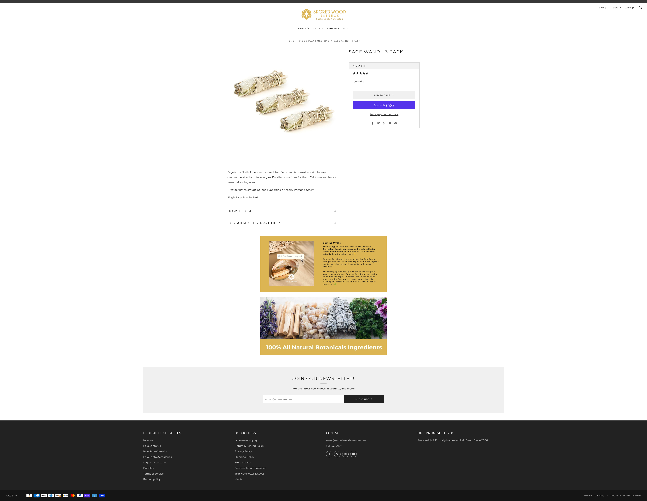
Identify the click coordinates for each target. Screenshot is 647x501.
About (302, 28)
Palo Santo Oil (152, 445)
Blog (346, 28)
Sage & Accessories (155, 462)
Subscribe (362, 399)
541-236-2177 (334, 445)
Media (238, 479)
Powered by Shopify (594, 495)
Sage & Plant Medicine (314, 41)
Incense (148, 440)
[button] (361, 73)
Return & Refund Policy (249, 445)
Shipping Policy (244, 457)
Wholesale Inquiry (246, 440)
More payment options (384, 114)
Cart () (630, 8)
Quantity (358, 81)
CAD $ (603, 8)
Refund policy (151, 479)
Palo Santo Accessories (157, 457)
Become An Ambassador (250, 468)
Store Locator (243, 462)
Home (290, 41)
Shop (316, 28)
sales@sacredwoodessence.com (346, 440)
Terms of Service (153, 473)
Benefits (333, 28)
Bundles (148, 468)
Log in (617, 8)
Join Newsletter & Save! (249, 473)
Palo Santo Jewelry (155, 451)
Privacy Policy (243, 451)
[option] (283, 104)
